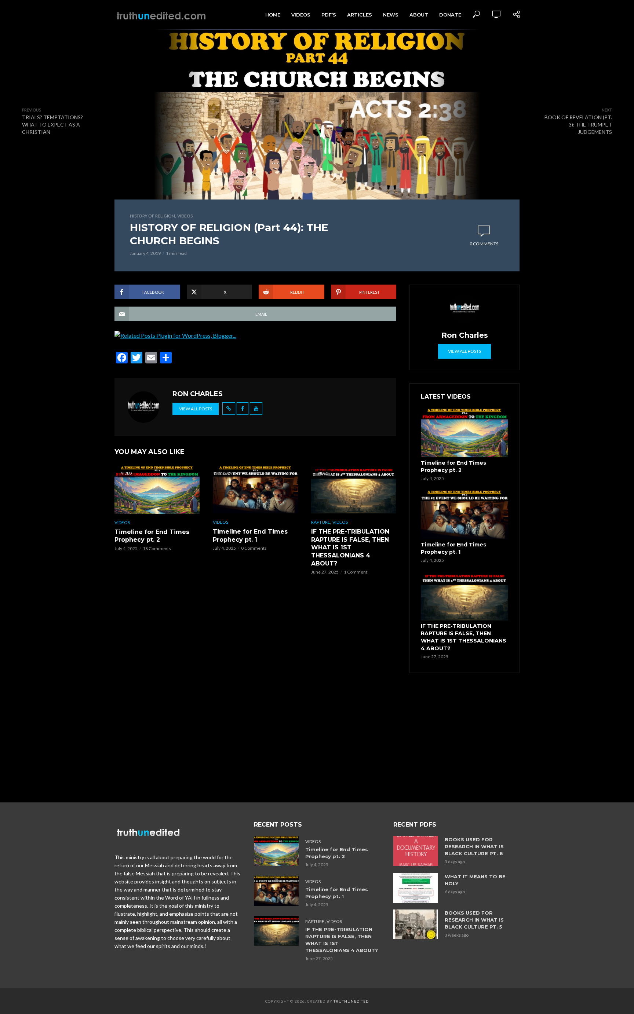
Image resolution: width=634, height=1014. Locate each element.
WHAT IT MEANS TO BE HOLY (475, 880)
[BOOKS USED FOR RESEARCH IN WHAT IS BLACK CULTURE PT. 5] (415, 924)
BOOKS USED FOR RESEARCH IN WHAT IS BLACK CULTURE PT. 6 (474, 846)
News (390, 15)
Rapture (320, 522)
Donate (450, 15)
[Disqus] (255, 695)
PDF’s (328, 15)
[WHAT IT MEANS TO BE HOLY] (415, 888)
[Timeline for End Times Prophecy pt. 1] (464, 514)
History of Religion (152, 216)
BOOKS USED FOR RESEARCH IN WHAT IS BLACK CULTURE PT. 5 (474, 920)
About (418, 15)
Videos (300, 15)
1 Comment (355, 572)
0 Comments (484, 243)
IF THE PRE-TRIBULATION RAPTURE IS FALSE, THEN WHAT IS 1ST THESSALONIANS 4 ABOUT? (350, 547)
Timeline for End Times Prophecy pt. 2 (151, 535)
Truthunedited (351, 1001)
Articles (359, 15)
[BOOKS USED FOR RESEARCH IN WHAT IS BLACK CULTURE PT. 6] (415, 851)
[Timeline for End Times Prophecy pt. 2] (464, 432)
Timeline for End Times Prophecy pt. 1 (250, 535)
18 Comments (157, 548)
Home (272, 15)
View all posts (195, 408)
